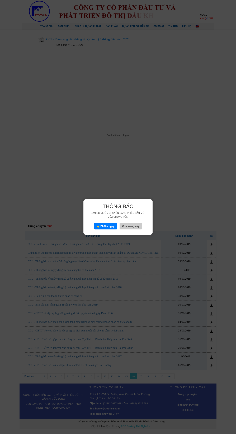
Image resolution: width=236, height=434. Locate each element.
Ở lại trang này (130, 226)
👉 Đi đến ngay (106, 226)
